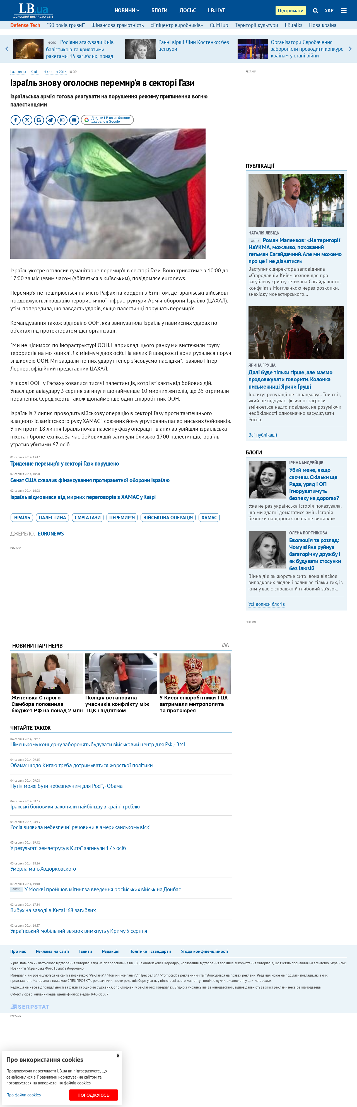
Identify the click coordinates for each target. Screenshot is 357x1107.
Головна (18, 71)
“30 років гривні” (66, 25)
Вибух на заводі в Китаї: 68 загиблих (53, 910)
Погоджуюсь (94, 1095)
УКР (329, 10)
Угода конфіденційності (204, 951)
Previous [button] (6, 49)
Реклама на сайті (52, 951)
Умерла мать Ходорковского (43, 868)
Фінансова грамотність (117, 25)
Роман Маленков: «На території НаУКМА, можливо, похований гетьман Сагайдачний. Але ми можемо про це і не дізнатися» (295, 250)
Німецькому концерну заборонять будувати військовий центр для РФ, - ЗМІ (97, 744)
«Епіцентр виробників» (177, 25)
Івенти (85, 951)
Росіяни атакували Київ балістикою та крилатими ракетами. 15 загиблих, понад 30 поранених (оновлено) (80, 52)
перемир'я (122, 517)
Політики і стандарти (150, 951)
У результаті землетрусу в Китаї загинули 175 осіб (68, 848)
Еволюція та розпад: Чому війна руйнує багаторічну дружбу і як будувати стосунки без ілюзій (315, 554)
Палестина (52, 517)
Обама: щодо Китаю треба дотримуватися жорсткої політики (81, 765)
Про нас (18, 951)
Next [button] (350, 49)
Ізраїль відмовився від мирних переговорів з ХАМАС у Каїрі (83, 497)
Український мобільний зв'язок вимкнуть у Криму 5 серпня (78, 930)
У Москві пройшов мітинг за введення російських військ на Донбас (97, 889)
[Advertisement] (121, 590)
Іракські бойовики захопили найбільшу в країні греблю (75, 806)
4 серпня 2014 (55, 71)
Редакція (110, 951)
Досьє (188, 10)
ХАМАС (209, 517)
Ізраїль (21, 517)
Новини (125, 10)
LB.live (216, 10)
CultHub (219, 25)
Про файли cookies (23, 1095)
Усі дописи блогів (267, 604)
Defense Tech (25, 25)
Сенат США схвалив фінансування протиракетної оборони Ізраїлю (90, 480)
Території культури (256, 25)
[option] (66, 49)
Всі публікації (263, 435)
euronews (51, 533)
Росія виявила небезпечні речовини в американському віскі (80, 827)
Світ (35, 71)
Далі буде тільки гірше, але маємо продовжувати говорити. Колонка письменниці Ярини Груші (290, 379)
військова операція (168, 517)
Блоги (159, 10)
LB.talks (293, 25)
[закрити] (118, 1055)
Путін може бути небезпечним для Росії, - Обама (66, 785)
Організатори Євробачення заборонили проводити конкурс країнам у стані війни (307, 49)
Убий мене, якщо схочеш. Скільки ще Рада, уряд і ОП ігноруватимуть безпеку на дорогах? (314, 484)
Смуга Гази (88, 517)
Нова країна (322, 25)
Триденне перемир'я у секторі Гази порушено (64, 463)
